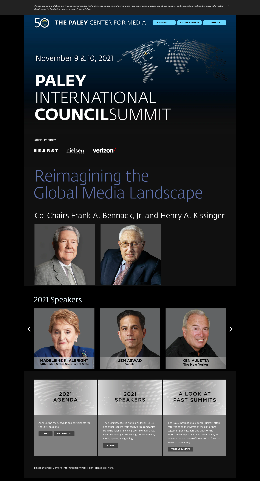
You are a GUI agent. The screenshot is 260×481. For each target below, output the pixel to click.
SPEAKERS (111, 445)
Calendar (215, 22)
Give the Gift (164, 22)
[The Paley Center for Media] (90, 22)
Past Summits (64, 433)
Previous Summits (180, 449)
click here (108, 467)
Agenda (45, 433)
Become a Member (189, 22)
